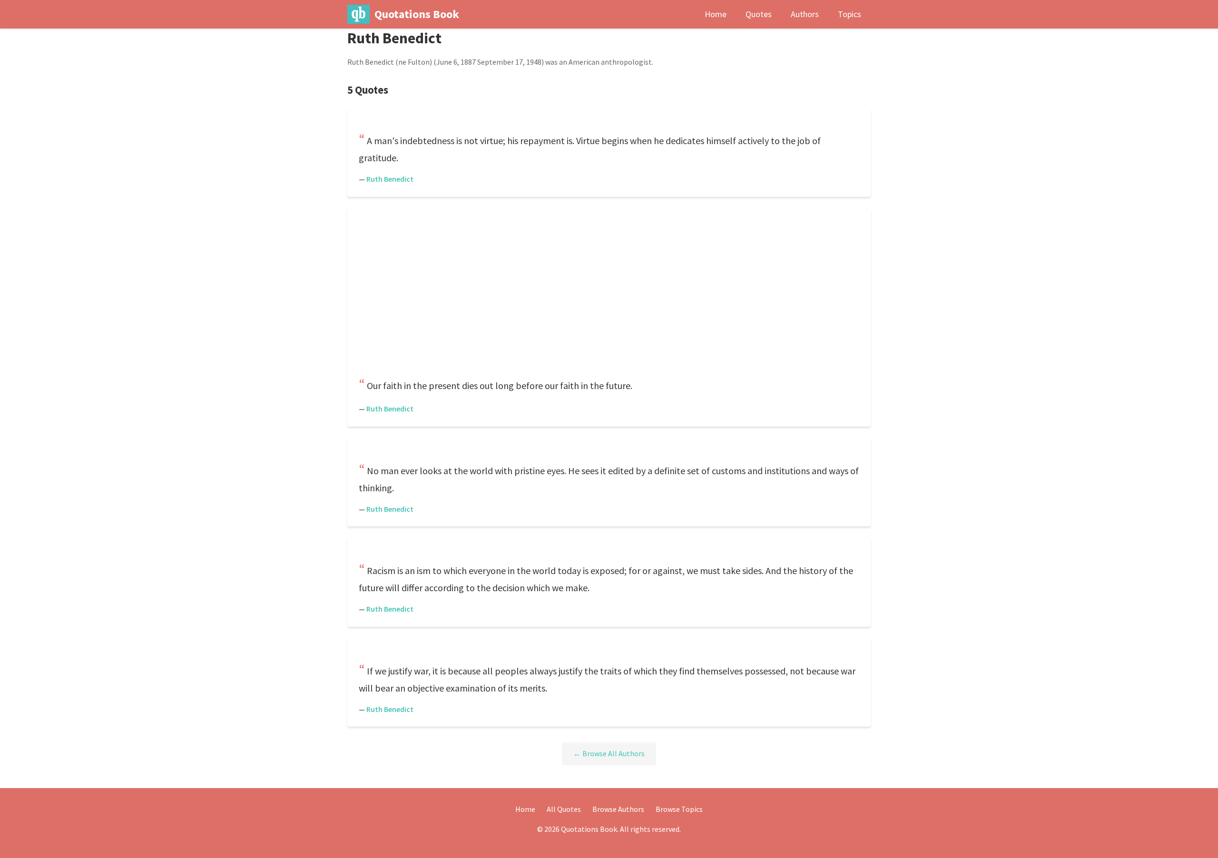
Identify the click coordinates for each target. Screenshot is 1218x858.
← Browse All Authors (609, 753)
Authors (805, 14)
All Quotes (564, 809)
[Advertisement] (609, 294)
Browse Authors (618, 809)
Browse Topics (679, 809)
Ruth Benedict (389, 179)
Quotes (759, 14)
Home (716, 14)
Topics (849, 14)
